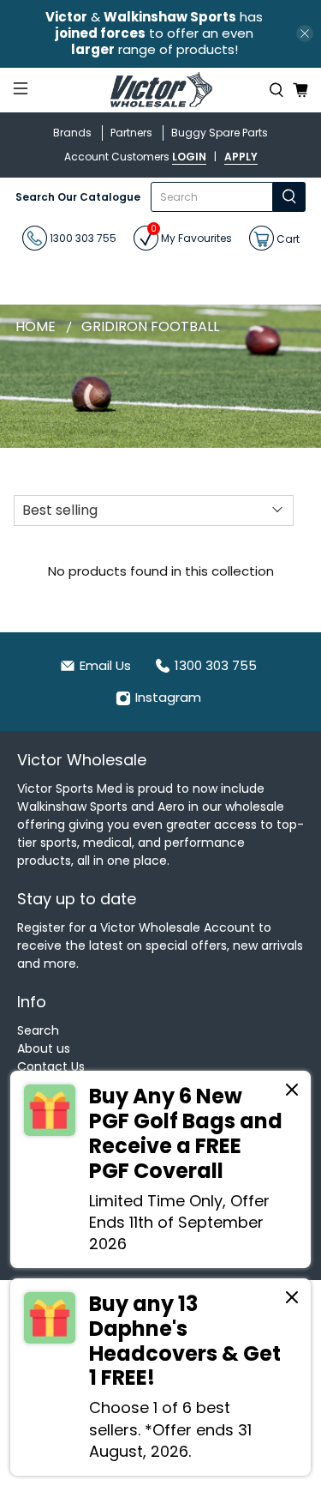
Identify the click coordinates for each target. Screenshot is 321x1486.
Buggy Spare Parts (219, 132)
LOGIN (189, 156)
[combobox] (212, 197)
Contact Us (51, 1066)
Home (35, 327)
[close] (304, 33)
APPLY (241, 156)
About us (43, 1048)
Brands (72, 132)
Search (38, 1030)
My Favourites (191, 235)
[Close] (292, 1092)
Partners (131, 132)
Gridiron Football (150, 327)
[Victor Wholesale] (160, 90)
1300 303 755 (81, 238)
